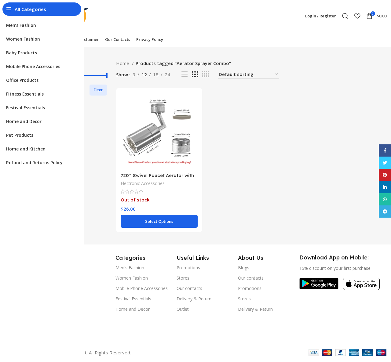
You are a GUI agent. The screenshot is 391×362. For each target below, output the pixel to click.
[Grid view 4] (205, 74)
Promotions (188, 267)
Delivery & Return (194, 299)
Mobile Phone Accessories (141, 288)
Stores (183, 278)
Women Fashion (131, 278)
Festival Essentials (133, 299)
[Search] (345, 16)
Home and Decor (132, 309)
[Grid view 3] (195, 74)
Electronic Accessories (143, 183)
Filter (98, 89)
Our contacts (189, 288)
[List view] (184, 74)
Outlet (183, 309)
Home (123, 63)
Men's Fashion (129, 267)
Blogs (243, 267)
